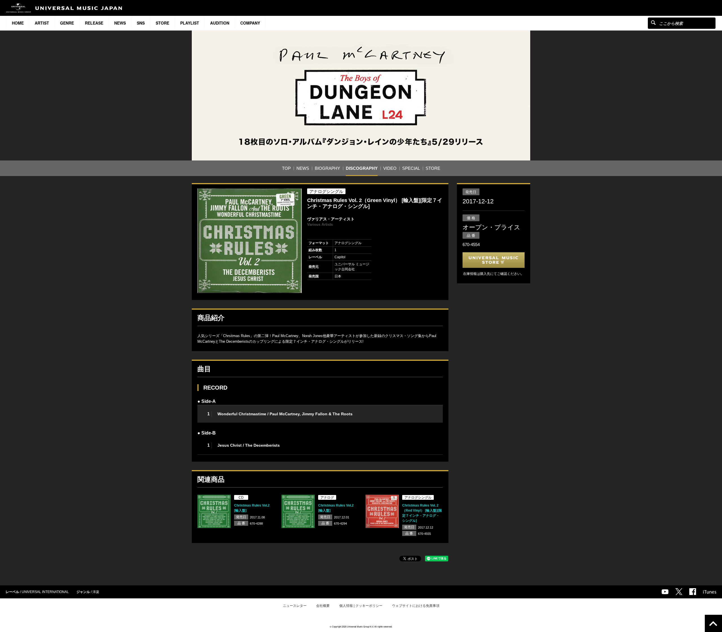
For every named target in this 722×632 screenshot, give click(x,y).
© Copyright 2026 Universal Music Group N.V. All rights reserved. (361, 626)
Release (94, 23)
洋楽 (96, 592)
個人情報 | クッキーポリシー (360, 605)
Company (250, 23)
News (120, 23)
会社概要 (323, 605)
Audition (219, 23)
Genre (67, 23)
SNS (141, 23)
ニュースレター (295, 605)
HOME (18, 23)
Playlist (189, 23)
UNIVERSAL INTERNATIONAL (45, 592)
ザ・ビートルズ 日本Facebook (692, 591)
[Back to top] (713, 623)
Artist (42, 23)
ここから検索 (653, 22)
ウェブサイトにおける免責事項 (415, 605)
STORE (162, 23)
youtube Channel (665, 591)
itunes (709, 592)
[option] (249, 240)
